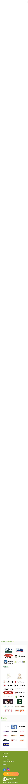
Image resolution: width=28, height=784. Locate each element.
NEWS (4, 764)
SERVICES (5, 756)
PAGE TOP (26, 771)
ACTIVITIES (6, 759)
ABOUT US (5, 753)
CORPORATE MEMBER (8, 761)
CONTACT (5, 767)
